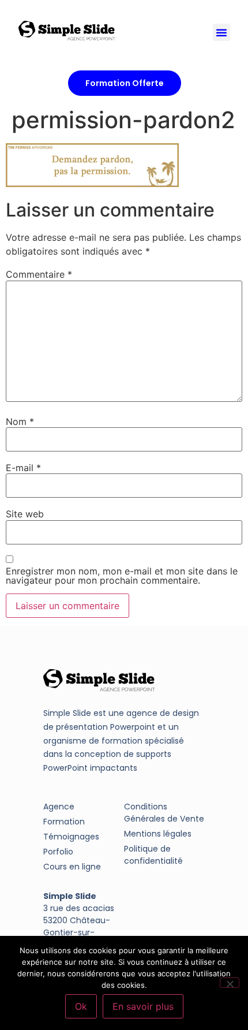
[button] (221, 32)
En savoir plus (143, 1006)
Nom (20, 421)
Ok (81, 1006)
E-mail (23, 467)
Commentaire (39, 274)
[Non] (229, 982)
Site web (25, 513)
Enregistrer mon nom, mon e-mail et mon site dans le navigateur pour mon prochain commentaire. (122, 575)
